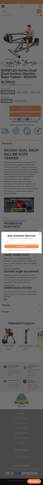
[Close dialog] (40, 233)
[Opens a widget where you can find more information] (34, 481)
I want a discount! (21, 246)
